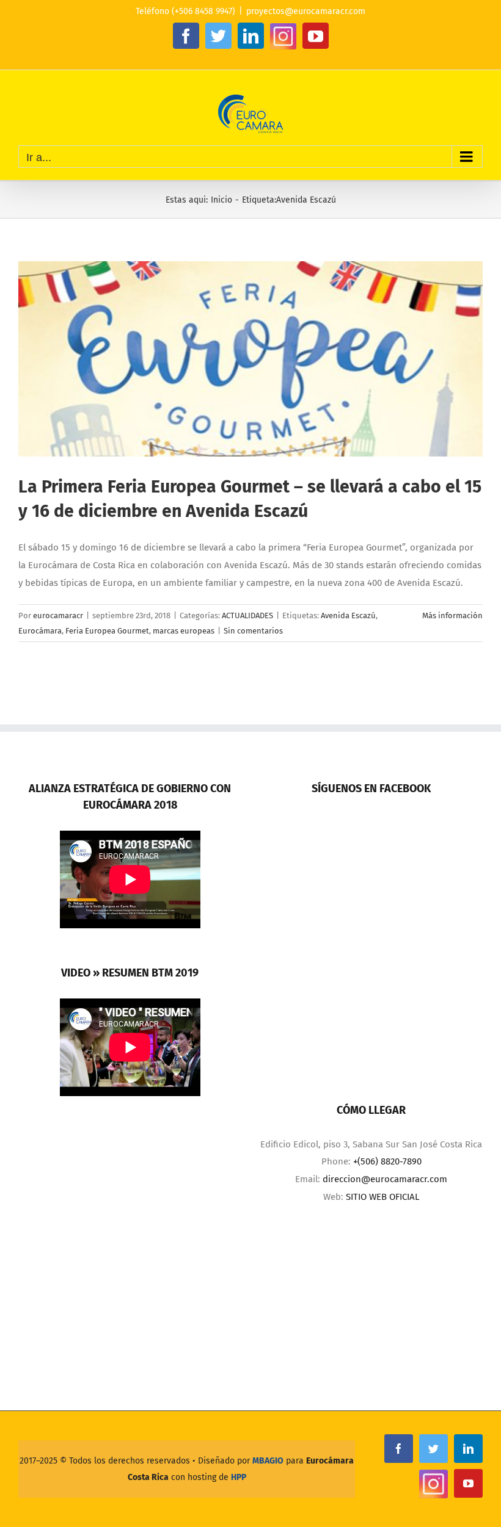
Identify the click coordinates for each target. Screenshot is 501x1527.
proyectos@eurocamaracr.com (305, 11)
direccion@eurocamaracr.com (385, 1179)
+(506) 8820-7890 (387, 1161)
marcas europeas (183, 630)
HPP (238, 1477)
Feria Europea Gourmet (107, 630)
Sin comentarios (253, 630)
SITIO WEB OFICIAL (382, 1196)
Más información (452, 615)
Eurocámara (40, 630)
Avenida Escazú (348, 615)
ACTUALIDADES (247, 615)
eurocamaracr (58, 615)
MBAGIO (267, 1461)
